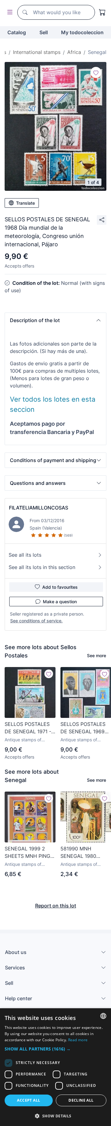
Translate (25, 203)
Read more (78, 1039)
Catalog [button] (16, 32)
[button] (55, 320)
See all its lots (25, 555)
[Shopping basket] (102, 12)
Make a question (60, 601)
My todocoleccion (82, 32)
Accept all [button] (28, 1100)
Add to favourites (60, 587)
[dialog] (55, 1067)
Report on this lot (55, 906)
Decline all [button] (80, 1100)
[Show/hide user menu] (8, 12)
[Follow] (95, 72)
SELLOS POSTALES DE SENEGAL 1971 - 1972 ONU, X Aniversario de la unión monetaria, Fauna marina (28, 728)
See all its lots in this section (42, 567)
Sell (43, 32)
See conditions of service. (36, 620)
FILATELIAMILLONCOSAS (38, 508)
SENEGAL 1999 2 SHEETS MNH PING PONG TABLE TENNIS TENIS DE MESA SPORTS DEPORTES (30, 853)
